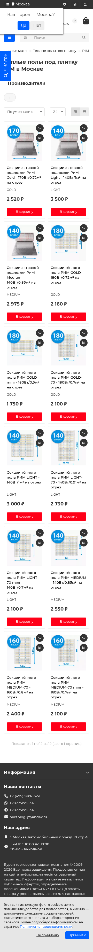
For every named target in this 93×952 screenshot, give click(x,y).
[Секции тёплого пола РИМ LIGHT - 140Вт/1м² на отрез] (24, 447)
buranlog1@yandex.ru (28, 817)
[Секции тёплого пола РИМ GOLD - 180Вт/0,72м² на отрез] (68, 242)
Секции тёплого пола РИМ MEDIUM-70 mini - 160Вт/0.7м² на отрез (67, 687)
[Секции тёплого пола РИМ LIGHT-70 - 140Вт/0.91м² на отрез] (68, 447)
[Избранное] (64, 4)
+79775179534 (22, 803)
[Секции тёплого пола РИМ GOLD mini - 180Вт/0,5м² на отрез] (24, 347)
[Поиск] (84, 37)
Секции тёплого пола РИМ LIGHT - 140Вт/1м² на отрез (24, 477)
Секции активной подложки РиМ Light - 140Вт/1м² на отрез (68, 175)
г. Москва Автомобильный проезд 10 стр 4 (49, 837)
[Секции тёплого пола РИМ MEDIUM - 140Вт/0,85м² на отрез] (68, 547)
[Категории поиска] (25, 37)
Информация (19, 772)
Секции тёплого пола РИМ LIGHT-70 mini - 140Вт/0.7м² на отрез (22, 582)
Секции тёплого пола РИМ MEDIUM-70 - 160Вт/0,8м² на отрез (21, 687)
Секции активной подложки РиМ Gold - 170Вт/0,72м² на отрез (24, 175)
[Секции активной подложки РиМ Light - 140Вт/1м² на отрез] (68, 142)
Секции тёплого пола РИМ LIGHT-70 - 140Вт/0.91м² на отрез (68, 479)
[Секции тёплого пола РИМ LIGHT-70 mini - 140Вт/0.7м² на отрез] (24, 547)
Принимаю (77, 935)
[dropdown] (8, 4)
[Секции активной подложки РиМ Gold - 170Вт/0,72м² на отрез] (24, 142)
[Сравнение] (75, 4)
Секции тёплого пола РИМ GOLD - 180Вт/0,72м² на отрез (67, 275)
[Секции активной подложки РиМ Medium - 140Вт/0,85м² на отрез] (24, 242)
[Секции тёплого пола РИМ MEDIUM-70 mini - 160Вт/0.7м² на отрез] (68, 652)
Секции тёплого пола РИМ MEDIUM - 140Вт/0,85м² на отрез (68, 580)
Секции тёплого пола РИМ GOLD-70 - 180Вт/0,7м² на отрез (68, 379)
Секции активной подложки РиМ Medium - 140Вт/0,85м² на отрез (23, 277)
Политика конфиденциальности (46, 926)
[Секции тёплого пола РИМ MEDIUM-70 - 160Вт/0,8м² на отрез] (24, 652)
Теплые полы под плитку (54, 51)
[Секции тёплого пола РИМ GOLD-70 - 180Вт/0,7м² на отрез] (68, 347)
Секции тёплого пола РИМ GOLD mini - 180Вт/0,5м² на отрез (23, 379)
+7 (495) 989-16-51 (25, 796)
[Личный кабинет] (85, 4)
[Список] (84, 111)
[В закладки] (40, 128)
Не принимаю (47, 935)
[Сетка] (75, 111)
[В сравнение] (40, 138)
